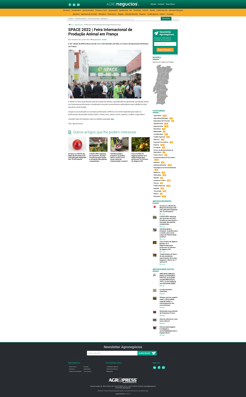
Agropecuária (113, 10)
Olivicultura (102, 14)
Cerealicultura (76, 10)
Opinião (152, 10)
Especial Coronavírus (161, 142)
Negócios (142, 14)
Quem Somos (170, 4)
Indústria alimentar (160, 165)
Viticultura (66, 10)
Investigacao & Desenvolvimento (165, 167)
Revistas (153, 4)
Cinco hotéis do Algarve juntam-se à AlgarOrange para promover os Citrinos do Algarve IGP (139, 157)
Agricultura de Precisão (89, 14)
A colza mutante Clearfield (166, 290)
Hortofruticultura (88, 10)
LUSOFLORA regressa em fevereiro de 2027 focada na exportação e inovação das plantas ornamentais (98, 157)
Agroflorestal (123, 10)
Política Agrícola (162, 10)
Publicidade (87, 369)
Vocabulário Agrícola (81, 18)
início (71, 24)
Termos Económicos (94, 18)
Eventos (162, 14)
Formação (170, 14)
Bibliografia (104, 18)
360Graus (127, 394)
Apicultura (76, 14)
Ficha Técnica (87, 371)
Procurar (167, 18)
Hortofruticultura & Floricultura (164, 157)
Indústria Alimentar (131, 14)
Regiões (71, 18)
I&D (130, 10)
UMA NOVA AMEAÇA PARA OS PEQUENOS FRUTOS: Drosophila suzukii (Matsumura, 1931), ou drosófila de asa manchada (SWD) (168, 278)
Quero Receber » (165, 50)
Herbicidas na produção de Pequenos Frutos (168, 312)
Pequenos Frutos (101, 10)
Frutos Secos (112, 14)
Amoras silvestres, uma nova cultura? (168, 320)
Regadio (121, 14)
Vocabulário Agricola (112, 366)
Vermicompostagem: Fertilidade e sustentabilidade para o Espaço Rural (168, 330)
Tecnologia (137, 10)
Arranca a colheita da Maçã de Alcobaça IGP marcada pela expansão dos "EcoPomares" (77, 156)
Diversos (157, 139)
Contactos (161, 4)
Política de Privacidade (75, 371)
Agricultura (157, 115)
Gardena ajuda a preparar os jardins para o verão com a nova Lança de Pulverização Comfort (119, 157)
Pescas (156, 183)
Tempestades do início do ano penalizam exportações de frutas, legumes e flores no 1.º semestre (168, 258)
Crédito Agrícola (152, 14)
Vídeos (156, 194)
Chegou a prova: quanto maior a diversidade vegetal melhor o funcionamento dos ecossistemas (168, 301)
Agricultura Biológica (176, 10)
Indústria (145, 10)
